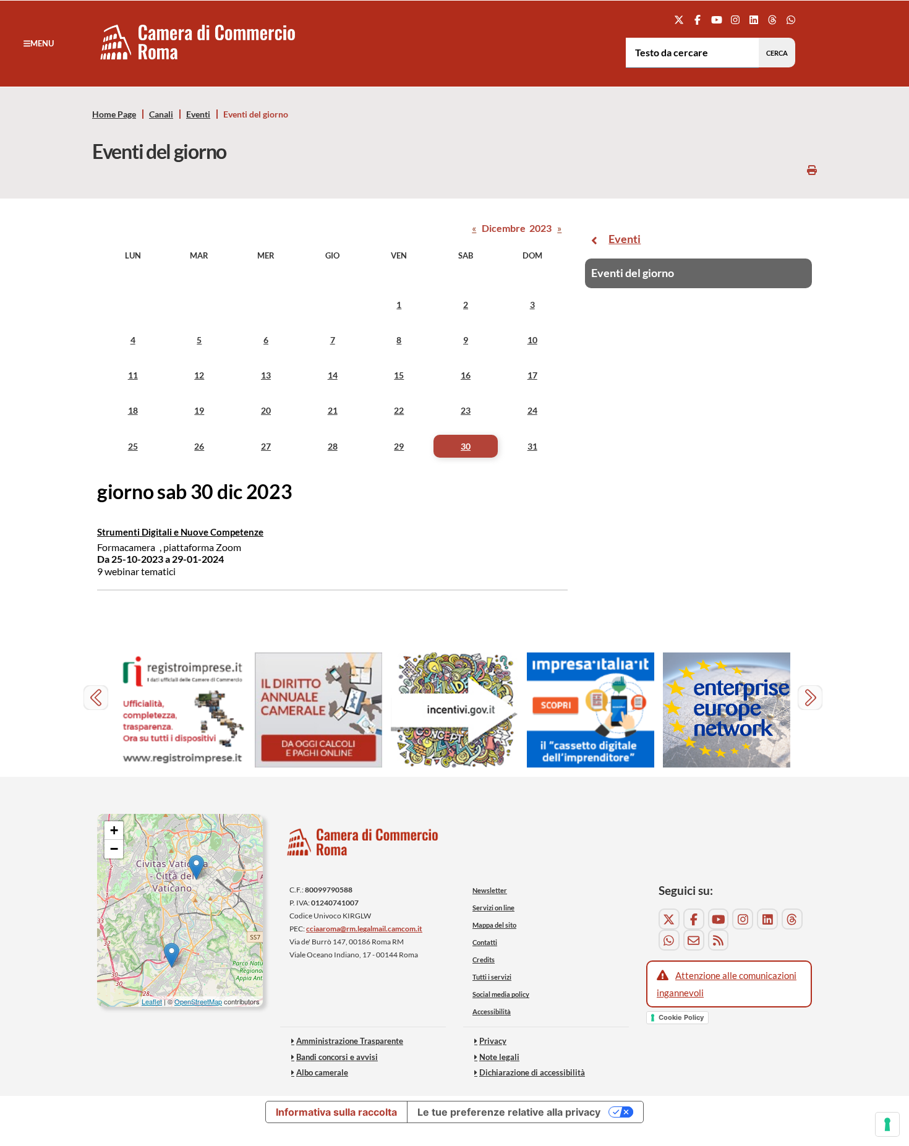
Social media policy (500, 994)
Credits (483, 960)
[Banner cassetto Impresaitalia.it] (591, 710)
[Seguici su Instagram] (735, 19)
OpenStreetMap (198, 1001)
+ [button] (114, 830)
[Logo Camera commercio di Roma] (363, 846)
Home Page (114, 114)
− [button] (114, 849)
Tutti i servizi (491, 977)
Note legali (499, 1057)
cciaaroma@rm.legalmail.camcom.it (364, 928)
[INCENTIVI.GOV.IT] (454, 710)
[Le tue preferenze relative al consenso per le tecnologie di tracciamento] (887, 1124)
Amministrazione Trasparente (349, 1041)
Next (812, 699)
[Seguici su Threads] (772, 19)
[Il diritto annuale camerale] (318, 710)
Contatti (484, 942)
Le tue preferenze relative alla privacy (508, 1112)
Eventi (198, 114)
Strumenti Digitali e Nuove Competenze (180, 531)
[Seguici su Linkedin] (753, 19)
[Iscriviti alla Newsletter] (693, 940)
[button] (39, 43)
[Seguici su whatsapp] (791, 19)
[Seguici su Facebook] (697, 19)
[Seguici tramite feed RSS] (718, 940)
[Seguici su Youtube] (716, 19)
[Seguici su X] (679, 19)
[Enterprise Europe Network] (727, 710)
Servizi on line (493, 908)
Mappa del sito (494, 925)
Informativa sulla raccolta (336, 1112)
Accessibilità (491, 1011)
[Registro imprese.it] (182, 710)
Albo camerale (322, 1072)
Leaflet (152, 1001)
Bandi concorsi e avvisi (337, 1057)
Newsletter (489, 890)
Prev (97, 699)
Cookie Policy (681, 1017)
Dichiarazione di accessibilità (532, 1072)
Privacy (492, 1041)
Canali (161, 114)
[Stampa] (812, 170)
